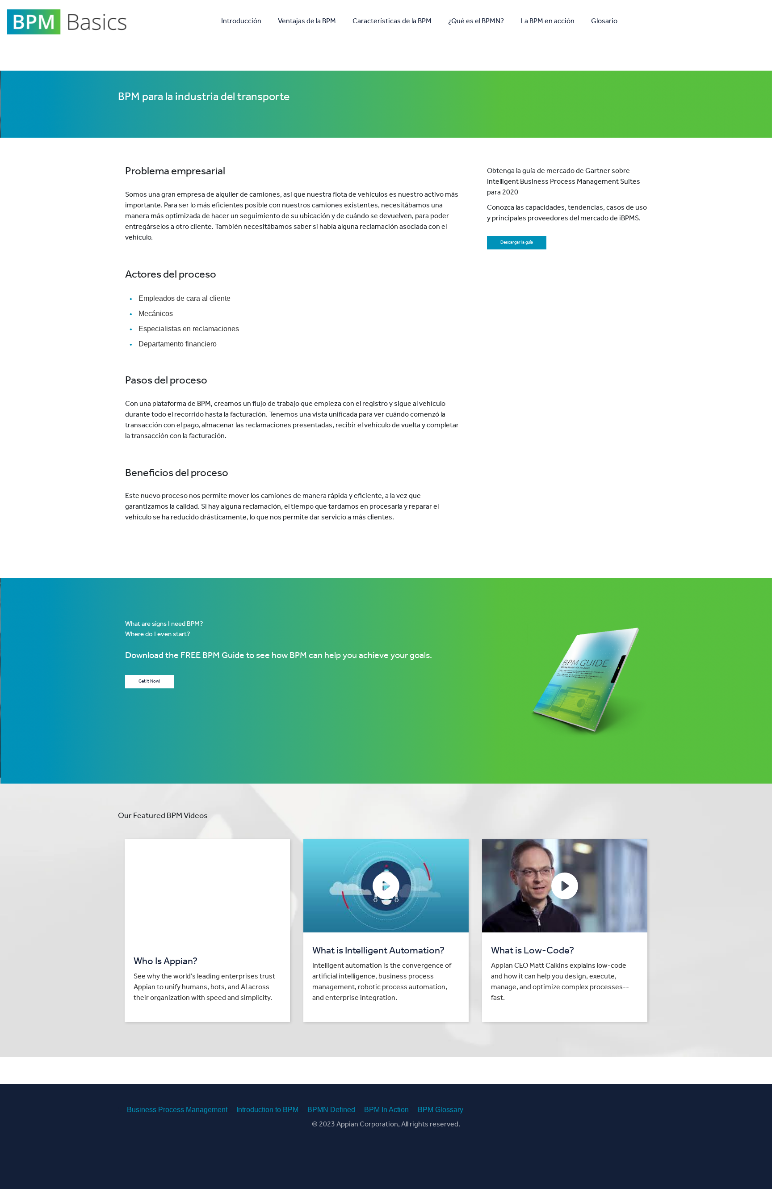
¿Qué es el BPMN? (476, 21)
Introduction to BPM (267, 1109)
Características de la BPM (392, 21)
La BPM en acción (547, 21)
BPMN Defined (331, 1109)
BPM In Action (386, 1109)
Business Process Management (177, 1109)
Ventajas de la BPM (307, 21)
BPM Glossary (440, 1109)
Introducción (241, 21)
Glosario (604, 21)
